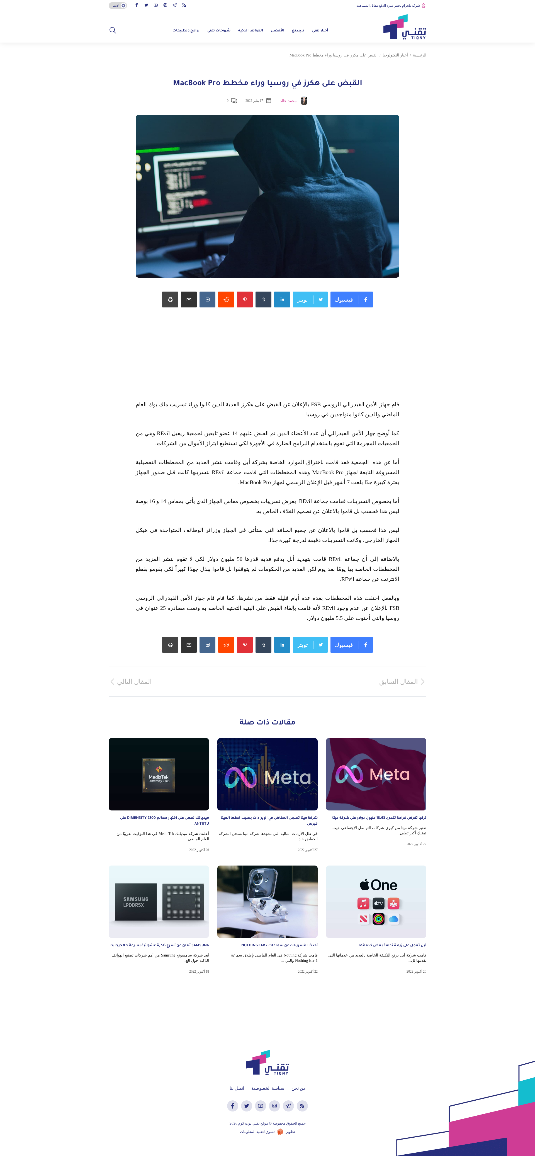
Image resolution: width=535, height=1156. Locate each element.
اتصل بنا (237, 1088)
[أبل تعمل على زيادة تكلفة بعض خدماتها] (376, 902)
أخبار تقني (320, 31)
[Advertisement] (267, 360)
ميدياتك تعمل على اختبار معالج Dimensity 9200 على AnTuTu (164, 821)
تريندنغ (298, 31)
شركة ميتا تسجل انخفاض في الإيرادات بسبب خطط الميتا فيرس (269, 821)
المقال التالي (134, 681)
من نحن (298, 1088)
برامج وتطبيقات (186, 31)
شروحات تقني (218, 31)
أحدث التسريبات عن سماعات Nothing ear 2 (279, 946)
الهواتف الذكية (250, 31)
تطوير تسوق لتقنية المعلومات (267, 1132)
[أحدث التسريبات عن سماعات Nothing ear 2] (267, 902)
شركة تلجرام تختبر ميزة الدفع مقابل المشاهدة (388, 6)
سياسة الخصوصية (267, 1088)
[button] (113, 30)
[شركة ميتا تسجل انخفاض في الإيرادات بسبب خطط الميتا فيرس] (267, 774)
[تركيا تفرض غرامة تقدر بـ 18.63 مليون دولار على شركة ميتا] (376, 774)
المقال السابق (398, 681)
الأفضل (277, 31)
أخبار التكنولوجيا (395, 55)
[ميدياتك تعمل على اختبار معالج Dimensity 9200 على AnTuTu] (159, 774)
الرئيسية (419, 55)
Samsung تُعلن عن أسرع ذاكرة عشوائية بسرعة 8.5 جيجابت (159, 946)
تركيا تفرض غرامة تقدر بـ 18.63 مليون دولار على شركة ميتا (379, 818)
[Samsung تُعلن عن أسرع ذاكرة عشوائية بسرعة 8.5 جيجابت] (159, 902)
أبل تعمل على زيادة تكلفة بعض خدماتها (392, 946)
